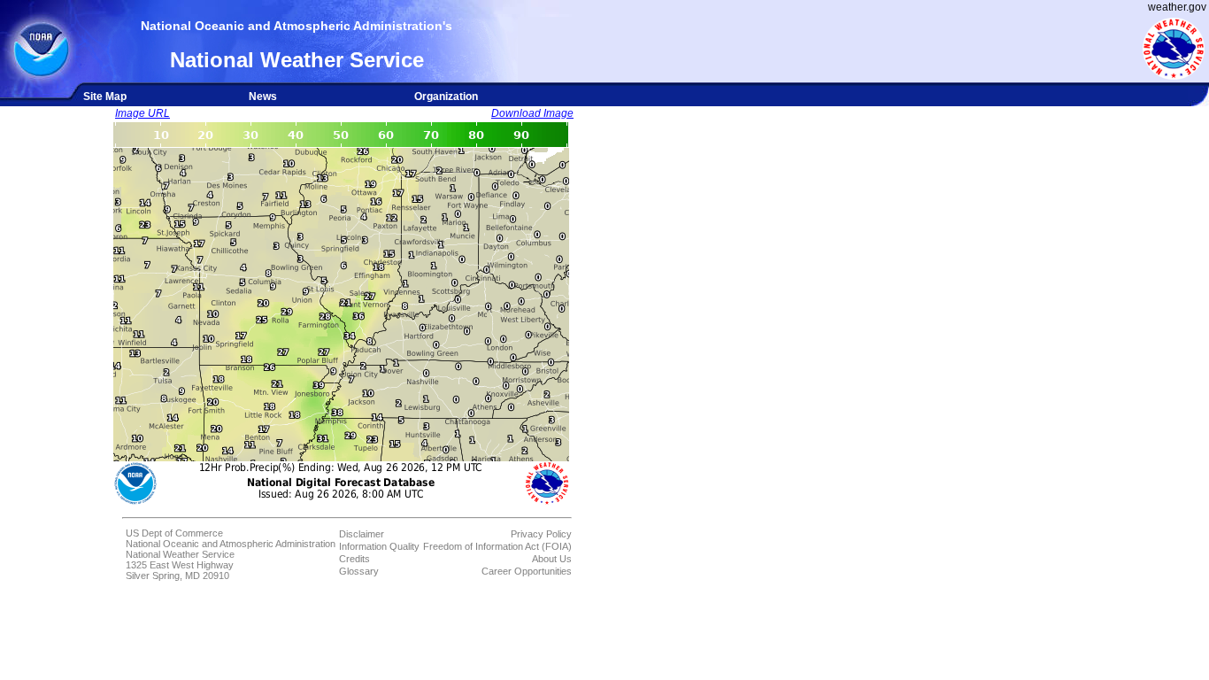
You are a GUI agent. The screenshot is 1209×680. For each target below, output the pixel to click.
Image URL (142, 113)
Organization (446, 96)
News (263, 96)
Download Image (532, 113)
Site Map (105, 96)
